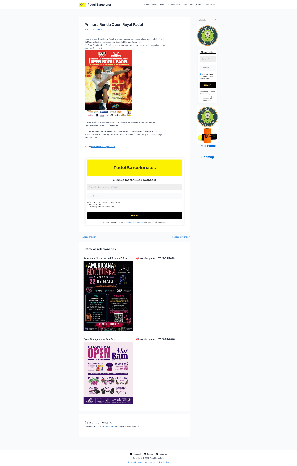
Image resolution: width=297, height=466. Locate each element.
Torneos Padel (149, 4)
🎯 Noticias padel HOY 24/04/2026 (155, 339)
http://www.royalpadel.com (103, 146)
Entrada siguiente (181, 237)
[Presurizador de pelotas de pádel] (207, 135)
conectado (109, 426)
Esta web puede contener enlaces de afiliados (148, 462)
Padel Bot (188, 4)
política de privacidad (134, 222)
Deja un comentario (93, 29)
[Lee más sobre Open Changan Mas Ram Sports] (108, 373)
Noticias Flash (174, 4)
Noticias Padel (94, 205)
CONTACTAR (210, 4)
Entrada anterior (87, 237)
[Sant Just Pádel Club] (207, 35)
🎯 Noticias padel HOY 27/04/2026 (155, 258)
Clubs (198, 4)
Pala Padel (208, 146)
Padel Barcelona (99, 4)
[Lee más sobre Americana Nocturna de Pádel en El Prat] (108, 296)
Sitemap (207, 157)
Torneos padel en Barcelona (101, 207)
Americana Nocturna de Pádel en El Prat (106, 258)
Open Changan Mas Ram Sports (101, 339)
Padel (162, 4)
